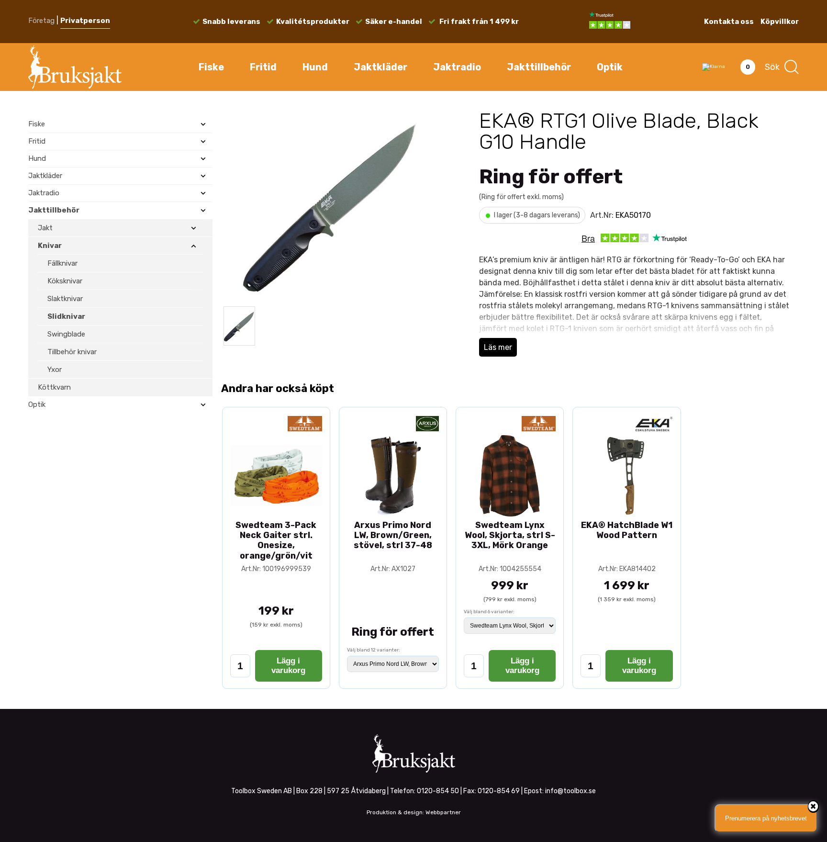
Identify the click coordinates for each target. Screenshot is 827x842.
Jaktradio (457, 67)
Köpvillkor (779, 21)
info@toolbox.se (570, 791)
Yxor (54, 369)
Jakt (45, 228)
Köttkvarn (54, 387)
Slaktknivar (65, 298)
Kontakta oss (729, 21)
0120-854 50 (438, 791)
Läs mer (498, 347)
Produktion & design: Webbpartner (414, 812)
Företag (41, 20)
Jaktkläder (380, 67)
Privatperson (85, 20)
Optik (610, 67)
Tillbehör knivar (72, 352)
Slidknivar (66, 316)
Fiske (211, 67)
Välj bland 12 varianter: (373, 650)
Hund (315, 67)
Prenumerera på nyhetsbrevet (766, 818)
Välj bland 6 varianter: (489, 612)
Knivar (50, 245)
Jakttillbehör (539, 67)
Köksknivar (64, 281)
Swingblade (66, 334)
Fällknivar (62, 263)
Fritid (263, 67)
